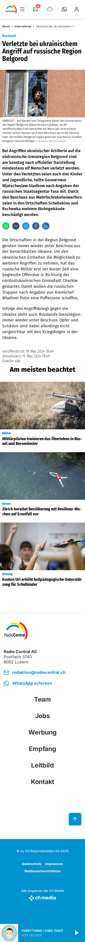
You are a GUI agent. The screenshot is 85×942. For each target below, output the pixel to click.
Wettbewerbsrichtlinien (42, 871)
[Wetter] (50, 9)
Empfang (42, 749)
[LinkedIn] (45, 226)
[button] (64, 9)
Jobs (42, 716)
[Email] (25, 226)
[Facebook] (35, 226)
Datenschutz (32, 864)
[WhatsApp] (6, 226)
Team (42, 699)
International (23, 26)
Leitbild (42, 765)
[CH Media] (42, 897)
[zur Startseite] (11, 9)
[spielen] (76, 932)
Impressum (54, 864)
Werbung (42, 732)
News (6, 26)
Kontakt (42, 782)
